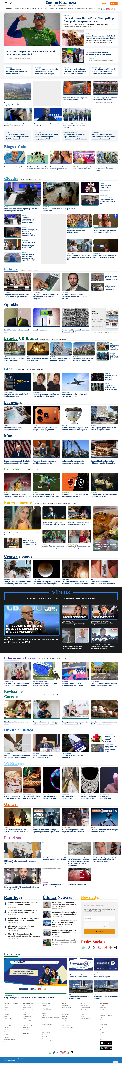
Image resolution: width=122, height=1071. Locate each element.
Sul (42, 369)
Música (45, 503)
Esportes (6, 1020)
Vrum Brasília (103, 1012)
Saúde (34, 179)
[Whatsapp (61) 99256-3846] (83, 948)
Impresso (45, 1028)
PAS (64, 659)
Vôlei (28, 470)
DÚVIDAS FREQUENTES (97, 326)
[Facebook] (101, 9)
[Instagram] (99, 948)
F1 (37, 470)
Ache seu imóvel (65, 1005)
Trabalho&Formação (52, 659)
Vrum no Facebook (85, 1018)
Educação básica (27, 1005)
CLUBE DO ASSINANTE (97, 324)
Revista (101, 1019)
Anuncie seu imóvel (66, 1007)
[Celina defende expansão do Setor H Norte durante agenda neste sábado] (73, 38)
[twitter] (104, 9)
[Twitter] (94, 948)
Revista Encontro (106, 1015)
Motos (82, 1016)
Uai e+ (101, 1034)
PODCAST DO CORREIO (72, 598)
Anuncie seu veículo (85, 1007)
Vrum (83, 1003)
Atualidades (102, 1022)
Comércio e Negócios (47, 1024)
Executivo (29, 270)
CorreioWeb (46, 1003)
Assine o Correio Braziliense (48, 1041)
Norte (33, 369)
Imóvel (64, 1003)
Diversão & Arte (7, 1018)
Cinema (50, 503)
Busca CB (44, 1036)
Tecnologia (6, 1032)
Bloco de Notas (88, 598)
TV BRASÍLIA (58, 598)
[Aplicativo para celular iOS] (106, 1044)
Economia (28, 8)
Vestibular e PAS (27, 1020)
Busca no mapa (65, 1009)
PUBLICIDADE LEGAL (97, 332)
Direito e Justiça (80, 8)
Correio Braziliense (11, 1003)
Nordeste (28, 369)
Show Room (64, 1018)
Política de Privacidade (9, 1039)
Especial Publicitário (61, 339)
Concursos (71, 8)
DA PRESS (105, 332)
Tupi (101, 1036)
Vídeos (82, 1014)
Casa (54, 695)
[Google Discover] (112, 9)
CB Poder (102, 1009)
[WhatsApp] (50, 1053)
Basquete (33, 470)
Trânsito (22, 179)
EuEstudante (62, 8)
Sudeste (38, 369)
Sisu (24, 1023)
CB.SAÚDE (40, 598)
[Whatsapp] (99, 9)
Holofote (6, 1029)
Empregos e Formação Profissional (50, 1017)
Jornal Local (102, 1007)
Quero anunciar (45, 1011)
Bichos (58, 695)
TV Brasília (104, 1003)
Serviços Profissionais (47, 1022)
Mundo (34, 8)
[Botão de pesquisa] (11, 3)
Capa (5, 1005)
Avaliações (83, 1012)
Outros (102, 1028)
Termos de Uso (7, 1041)
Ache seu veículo (85, 1005)
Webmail (44, 1005)
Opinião (6, 1027)
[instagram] (107, 9)
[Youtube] (109, 9)
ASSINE (113, 3)
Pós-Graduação (26, 1027)
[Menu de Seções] (6, 3)
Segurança (28, 179)
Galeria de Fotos (65, 1023)
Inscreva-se (99, 931)
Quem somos (7, 1037)
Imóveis (44, 1013)
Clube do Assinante (46, 1038)
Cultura (39, 179)
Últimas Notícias (27, 1016)
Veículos (44, 1015)
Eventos (53, 339)
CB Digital (44, 1034)
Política (16, 8)
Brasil (22, 8)
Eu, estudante (28, 1003)
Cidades (6, 1007)
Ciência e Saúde (52, 8)
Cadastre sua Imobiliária (67, 1027)
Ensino (44, 659)
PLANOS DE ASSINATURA (97, 319)
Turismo (6, 1034)
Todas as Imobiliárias (66, 1025)
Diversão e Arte (42, 8)
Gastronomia (66, 503)
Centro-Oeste (20, 369)
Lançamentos (65, 1012)
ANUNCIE (105, 3)
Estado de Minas (104, 1030)
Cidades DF (9, 8)
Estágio (25, 1012)
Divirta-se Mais (38, 503)
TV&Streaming (58, 503)
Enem (60, 659)
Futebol (23, 470)
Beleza (41, 695)
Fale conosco (26, 1029)
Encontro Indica (103, 1024)
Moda (45, 695)
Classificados (46, 1009)
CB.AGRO (48, 598)
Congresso (23, 270)
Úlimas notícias (65, 1014)
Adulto (43, 1019)
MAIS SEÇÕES (89, 8)
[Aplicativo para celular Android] (106, 1050)
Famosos (73, 503)
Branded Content (45, 339)
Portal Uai (102, 1032)
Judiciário (35, 270)
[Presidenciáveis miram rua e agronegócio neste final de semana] (73, 55)
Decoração (64, 1020)
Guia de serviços (65, 1016)
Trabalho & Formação (28, 1009)
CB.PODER (31, 598)
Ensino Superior (27, 1007)
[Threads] (115, 9)
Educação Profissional (28, 1025)
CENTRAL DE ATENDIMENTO (98, 321)
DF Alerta (102, 1005)
